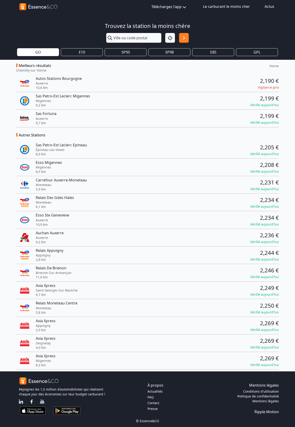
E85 (213, 52)
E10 (82, 52)
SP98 (169, 52)
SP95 (125, 52)
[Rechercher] (184, 38)
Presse (153, 408)
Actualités (155, 391)
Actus (269, 6)
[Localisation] (170, 38)
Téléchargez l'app (166, 6)
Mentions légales (265, 401)
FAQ (151, 397)
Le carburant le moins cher (226, 6)
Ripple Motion (266, 411)
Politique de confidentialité (258, 396)
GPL (257, 52)
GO (38, 52)
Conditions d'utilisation (261, 391)
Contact (153, 403)
